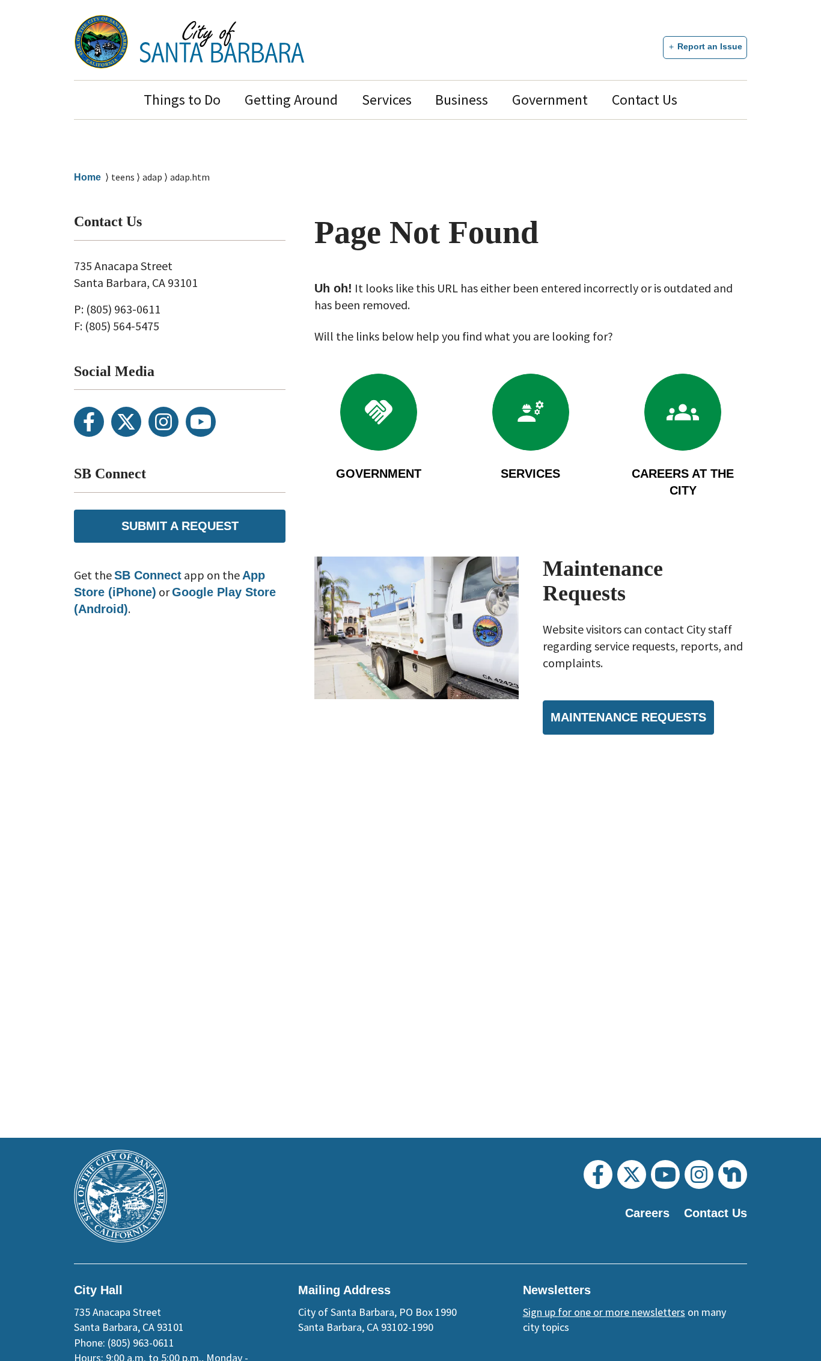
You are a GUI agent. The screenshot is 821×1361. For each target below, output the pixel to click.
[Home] (222, 41)
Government (550, 99)
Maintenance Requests (628, 717)
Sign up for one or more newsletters (604, 1312)
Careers (647, 1213)
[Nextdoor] (732, 1174)
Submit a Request (180, 525)
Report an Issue (709, 46)
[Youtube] (201, 422)
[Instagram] (163, 422)
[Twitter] (126, 422)
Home (87, 177)
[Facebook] (89, 422)
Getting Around (291, 99)
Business (461, 99)
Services (387, 99)
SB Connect (148, 575)
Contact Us (644, 99)
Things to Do (182, 99)
